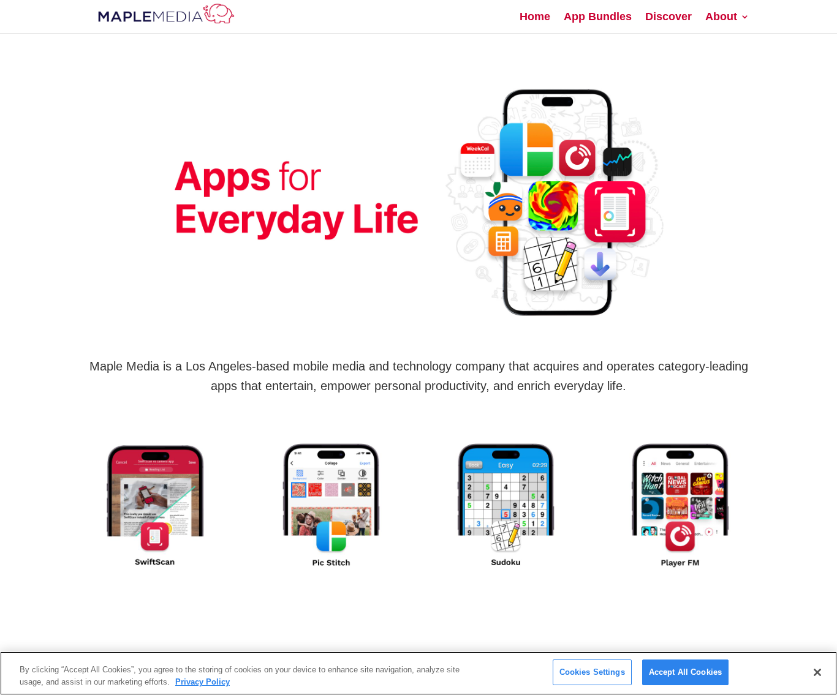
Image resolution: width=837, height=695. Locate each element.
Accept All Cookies (685, 672)
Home (535, 17)
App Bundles (598, 17)
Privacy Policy (202, 681)
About (721, 17)
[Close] (817, 672)
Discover (668, 17)
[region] (418, 673)
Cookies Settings (592, 672)
